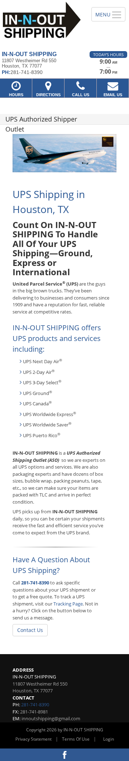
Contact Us (30, 630)
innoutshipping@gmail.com (51, 718)
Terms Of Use (76, 739)
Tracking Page (68, 604)
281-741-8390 (35, 582)
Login (108, 739)
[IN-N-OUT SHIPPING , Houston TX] (42, 23)
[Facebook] (64, 754)
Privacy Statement (33, 739)
